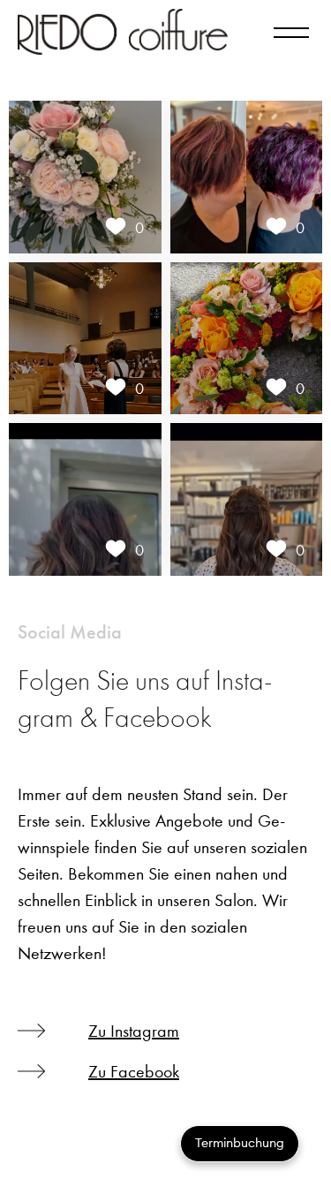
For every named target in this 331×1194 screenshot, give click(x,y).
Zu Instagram (133, 1031)
